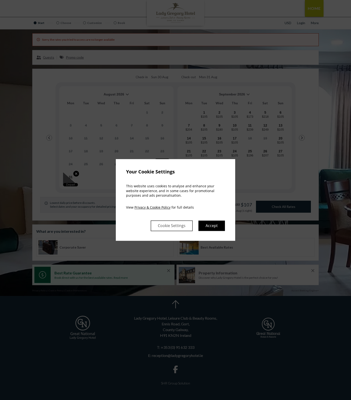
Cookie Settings (172, 225)
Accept (212, 225)
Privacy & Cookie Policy (152, 207)
